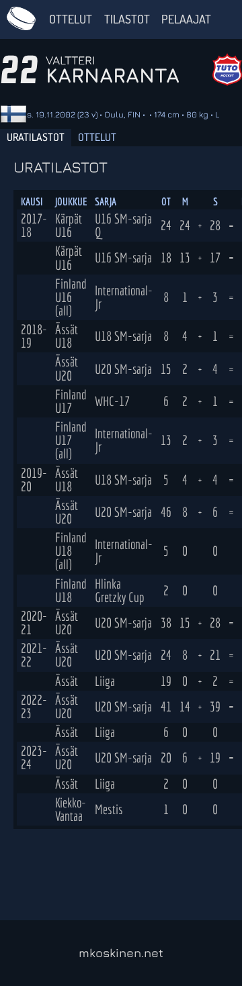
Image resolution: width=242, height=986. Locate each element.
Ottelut (70, 18)
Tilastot (127, 18)
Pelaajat (186, 18)
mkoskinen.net (121, 953)
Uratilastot (36, 137)
